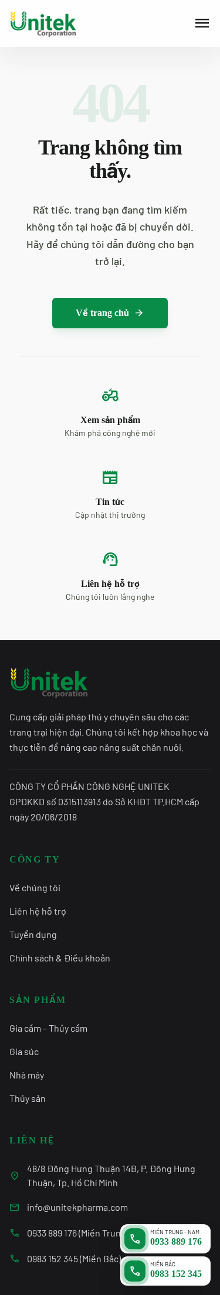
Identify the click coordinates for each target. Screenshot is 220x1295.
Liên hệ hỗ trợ (37, 910)
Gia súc (24, 1051)
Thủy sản (27, 1098)
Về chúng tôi (34, 887)
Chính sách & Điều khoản (59, 957)
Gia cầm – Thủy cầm (48, 1027)
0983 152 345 (176, 1274)
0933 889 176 (176, 1241)
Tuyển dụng (33, 934)
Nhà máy (26, 1074)
